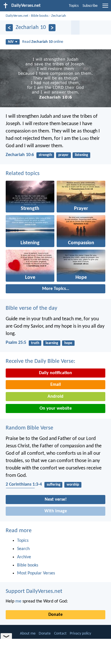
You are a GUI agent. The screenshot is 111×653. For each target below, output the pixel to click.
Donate (55, 614)
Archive (24, 557)
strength (45, 155)
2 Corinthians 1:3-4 (24, 484)
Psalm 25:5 (16, 342)
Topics (74, 6)
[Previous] (9, 27)
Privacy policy (80, 633)
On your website (56, 408)
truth (35, 343)
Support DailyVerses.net (34, 591)
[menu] (105, 8)
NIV (11, 42)
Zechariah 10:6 (20, 155)
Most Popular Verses (36, 573)
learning (52, 343)
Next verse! (56, 499)
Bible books (39, 16)
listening (81, 155)
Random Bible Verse (29, 428)
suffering (53, 484)
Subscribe (90, 6)
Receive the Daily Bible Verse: (40, 361)
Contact (60, 633)
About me (28, 633)
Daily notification (55, 373)
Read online (42, 42)
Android (55, 396)
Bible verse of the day (31, 308)
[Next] (52, 27)
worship (73, 484)
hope (68, 343)
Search (23, 549)
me (18, 601)
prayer (63, 155)
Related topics (23, 173)
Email (55, 384)
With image (55, 511)
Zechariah (58, 16)
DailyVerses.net (17, 16)
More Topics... (55, 289)
